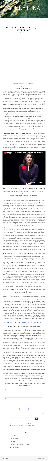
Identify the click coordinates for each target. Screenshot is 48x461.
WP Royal (10, 458)
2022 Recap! (12, 441)
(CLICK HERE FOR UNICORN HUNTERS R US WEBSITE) (24, 322)
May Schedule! (13, 435)
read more (24, 408)
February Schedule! (14, 438)
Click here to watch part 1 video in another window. (24, 83)
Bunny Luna (24, 8)
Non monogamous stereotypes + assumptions (24, 28)
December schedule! (14, 447)
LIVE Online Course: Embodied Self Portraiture (20, 444)
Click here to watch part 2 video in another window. (24, 86)
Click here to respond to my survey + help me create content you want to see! (24, 384)
